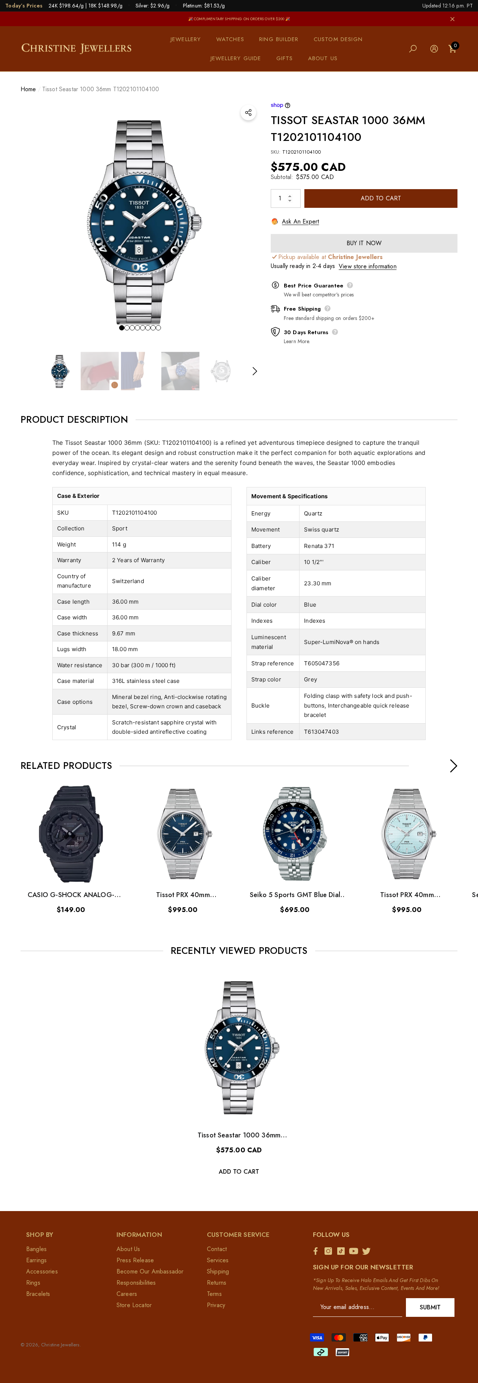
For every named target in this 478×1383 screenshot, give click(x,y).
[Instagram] (330, 1251)
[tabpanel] (140, 221)
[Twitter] (368, 1251)
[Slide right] (255, 371)
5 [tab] (142, 327)
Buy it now (364, 242)
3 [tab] (132, 327)
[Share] (248, 112)
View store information (368, 266)
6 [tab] (147, 327)
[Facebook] (317, 1251)
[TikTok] (342, 1251)
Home (28, 89)
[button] (190, 39)
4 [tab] (137, 327)
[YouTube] (355, 1251)
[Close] (452, 19)
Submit (430, 1307)
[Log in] (434, 48)
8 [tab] (158, 327)
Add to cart (381, 198)
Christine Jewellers (60, 1344)
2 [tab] (127, 327)
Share (248, 112)
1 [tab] (121, 327)
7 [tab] (153, 327)
